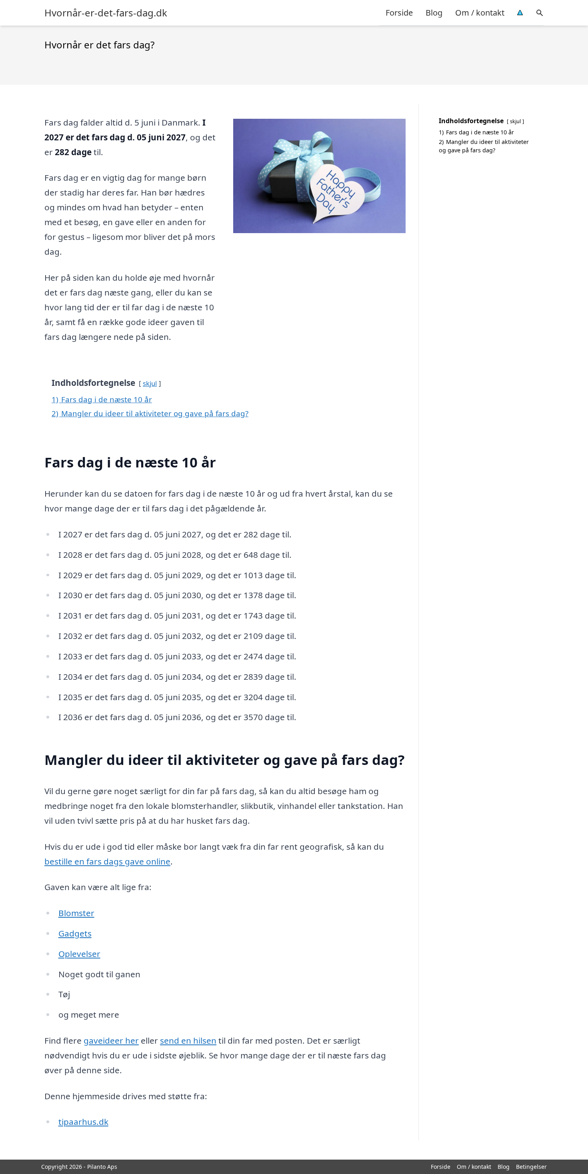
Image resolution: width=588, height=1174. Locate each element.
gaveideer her (111, 1040)
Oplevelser (79, 953)
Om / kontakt (479, 12)
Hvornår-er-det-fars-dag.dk (105, 12)
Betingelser (531, 1166)
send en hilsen (188, 1040)
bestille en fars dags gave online (107, 861)
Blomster (76, 912)
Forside (399, 12)
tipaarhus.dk (83, 1121)
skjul (150, 383)
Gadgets (75, 933)
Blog (434, 12)
